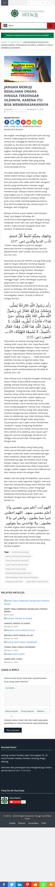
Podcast (22, 823)
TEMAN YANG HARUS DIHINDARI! (19, 647)
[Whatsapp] (34, 122)
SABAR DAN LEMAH (13, 659)
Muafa (19, 126)
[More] (39, 122)
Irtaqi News (33, 823)
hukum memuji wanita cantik (17, 565)
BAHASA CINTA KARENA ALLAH (18, 635)
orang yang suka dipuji (14, 582)
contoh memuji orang (20, 552)
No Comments (21, 112)
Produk (12, 823)
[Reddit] (28, 122)
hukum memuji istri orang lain (17, 560)
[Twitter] (12, 122)
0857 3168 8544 (23, 770)
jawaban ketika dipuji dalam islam (18, 573)
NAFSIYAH (10, 112)
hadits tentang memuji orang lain (18, 556)
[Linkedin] (17, 122)
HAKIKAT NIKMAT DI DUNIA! (17, 623)
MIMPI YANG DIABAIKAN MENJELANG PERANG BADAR (26, 610)
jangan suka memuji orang (16, 569)
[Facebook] (6, 122)
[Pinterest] (23, 122)
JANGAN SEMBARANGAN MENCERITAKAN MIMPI (27, 35)
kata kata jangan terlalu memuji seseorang (22, 577)
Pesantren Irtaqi (19, 109)
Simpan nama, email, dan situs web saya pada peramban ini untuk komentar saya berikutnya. (26, 721)
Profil (43, 823)
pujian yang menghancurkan (37, 582)
